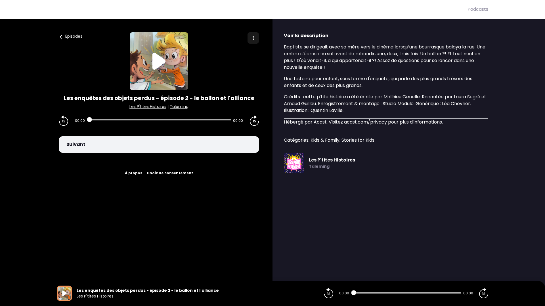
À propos (133, 173)
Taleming (179, 106)
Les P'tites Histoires (147, 106)
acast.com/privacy (365, 122)
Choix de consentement (170, 173)
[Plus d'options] (253, 38)
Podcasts (478, 9)
